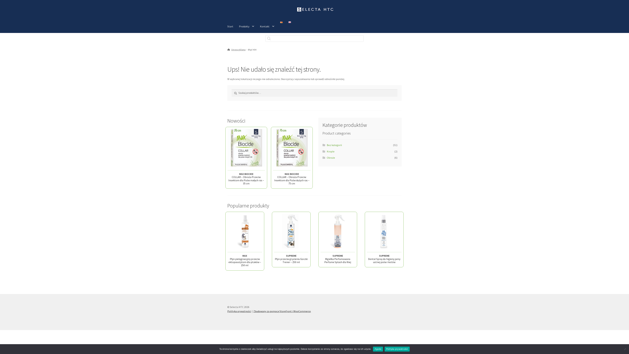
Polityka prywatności (239, 311)
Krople (330, 151)
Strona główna (238, 49)
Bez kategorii (334, 145)
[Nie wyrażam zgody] (625, 349)
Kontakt (264, 26)
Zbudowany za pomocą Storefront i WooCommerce (282, 311)
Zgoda (378, 349)
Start (230, 26)
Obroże (331, 157)
